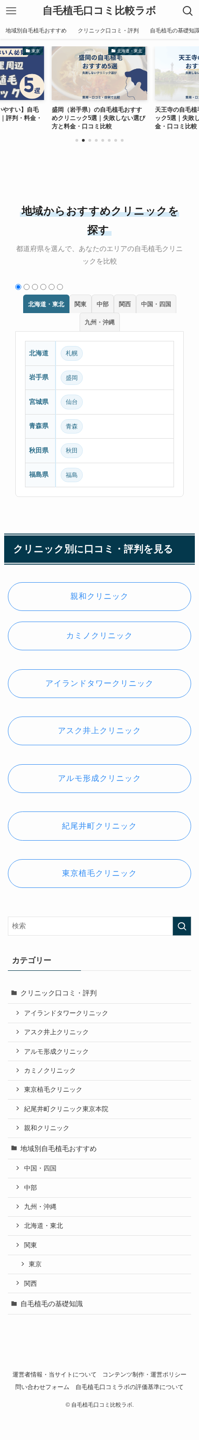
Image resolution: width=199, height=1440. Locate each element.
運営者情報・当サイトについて (54, 1374)
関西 (125, 304)
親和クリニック (46, 1128)
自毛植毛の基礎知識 (51, 1304)
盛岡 (72, 377)
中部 (103, 304)
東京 (35, 1264)
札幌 (72, 353)
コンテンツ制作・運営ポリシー (144, 1374)
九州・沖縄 (100, 322)
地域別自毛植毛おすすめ (58, 1148)
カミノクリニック (50, 1070)
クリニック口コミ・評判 (58, 993)
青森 (72, 426)
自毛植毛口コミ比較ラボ (99, 11)
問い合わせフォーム (42, 1386)
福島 (72, 475)
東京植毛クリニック (53, 1089)
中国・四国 (156, 304)
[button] (76, 140)
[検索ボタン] (188, 11)
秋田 (72, 450)
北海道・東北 (46, 304)
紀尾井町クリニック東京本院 (66, 1109)
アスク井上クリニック (56, 1032)
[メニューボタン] (11, 11)
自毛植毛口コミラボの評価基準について (129, 1386)
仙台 (72, 401)
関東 (81, 304)
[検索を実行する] (182, 926)
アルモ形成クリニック (56, 1051)
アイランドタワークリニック (66, 1013)
